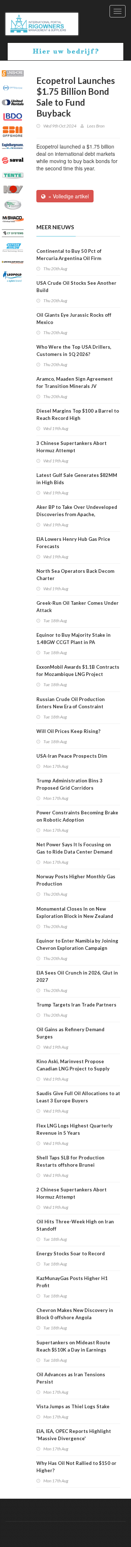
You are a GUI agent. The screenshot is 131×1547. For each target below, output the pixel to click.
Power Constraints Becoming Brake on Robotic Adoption (77, 816)
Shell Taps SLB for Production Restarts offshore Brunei (70, 1161)
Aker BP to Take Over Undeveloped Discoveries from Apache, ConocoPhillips (76, 514)
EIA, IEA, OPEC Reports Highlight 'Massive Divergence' (73, 1434)
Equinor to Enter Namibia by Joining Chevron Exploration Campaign (77, 944)
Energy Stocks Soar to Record (70, 1253)
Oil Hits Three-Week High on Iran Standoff (75, 1225)
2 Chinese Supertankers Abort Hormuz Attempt (71, 1193)
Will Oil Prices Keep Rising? (68, 731)
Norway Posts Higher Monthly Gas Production (75, 880)
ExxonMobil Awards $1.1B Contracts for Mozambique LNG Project (77, 670)
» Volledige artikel (67, 196)
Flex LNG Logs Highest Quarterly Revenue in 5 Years (74, 1129)
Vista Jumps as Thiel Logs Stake (73, 1406)
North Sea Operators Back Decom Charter (75, 574)
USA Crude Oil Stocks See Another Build (76, 286)
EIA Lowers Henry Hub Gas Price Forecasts (73, 542)
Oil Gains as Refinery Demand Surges (70, 1033)
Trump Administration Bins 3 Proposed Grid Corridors (69, 784)
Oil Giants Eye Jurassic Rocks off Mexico (73, 318)
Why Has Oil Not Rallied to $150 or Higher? (76, 1466)
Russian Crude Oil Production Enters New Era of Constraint (70, 702)
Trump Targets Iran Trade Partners (76, 1005)
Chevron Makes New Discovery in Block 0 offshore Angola (74, 1313)
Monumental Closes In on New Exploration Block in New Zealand (74, 912)
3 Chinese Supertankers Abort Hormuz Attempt (71, 446)
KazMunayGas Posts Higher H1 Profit (72, 1281)
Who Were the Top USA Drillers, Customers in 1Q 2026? (73, 350)
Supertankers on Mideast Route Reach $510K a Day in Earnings (73, 1346)
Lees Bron (95, 126)
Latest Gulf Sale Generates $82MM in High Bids (76, 478)
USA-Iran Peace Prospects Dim (71, 756)
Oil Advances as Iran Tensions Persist (70, 1378)
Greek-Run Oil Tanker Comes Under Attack (77, 606)
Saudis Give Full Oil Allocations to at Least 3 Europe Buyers (78, 1096)
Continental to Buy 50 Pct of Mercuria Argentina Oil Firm (69, 254)
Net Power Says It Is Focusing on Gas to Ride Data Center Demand (74, 848)
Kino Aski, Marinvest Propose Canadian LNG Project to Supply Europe (73, 1068)
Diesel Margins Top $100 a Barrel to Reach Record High (77, 414)
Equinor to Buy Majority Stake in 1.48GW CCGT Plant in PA (73, 638)
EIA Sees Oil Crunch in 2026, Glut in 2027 (77, 976)
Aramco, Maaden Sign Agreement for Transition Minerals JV (74, 382)
